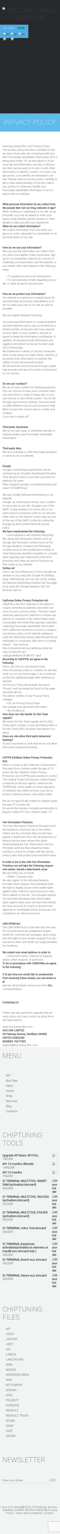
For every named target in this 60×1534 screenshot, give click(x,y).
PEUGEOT (12, 1400)
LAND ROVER (14, 1359)
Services (11, 1101)
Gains (9, 1085)
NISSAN (11, 1390)
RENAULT (12, 1410)
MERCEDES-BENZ (17, 1374)
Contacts (12, 1111)
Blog (9, 1106)
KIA (8, 1349)
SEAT (9, 1431)
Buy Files (12, 1080)
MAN (9, 1364)
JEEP (9, 1344)
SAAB (9, 1425)
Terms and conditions (29, 1513)
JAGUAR (11, 1339)
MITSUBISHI (14, 1385)
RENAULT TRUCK (17, 1415)
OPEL (9, 1395)
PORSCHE (12, 1405)
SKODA (11, 1436)
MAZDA (11, 1369)
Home (10, 1091)
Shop (9, 1096)
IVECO (10, 1334)
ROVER (10, 1420)
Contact (49, 1513)
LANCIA (11, 1354)
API (8, 1075)
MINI (9, 1380)
